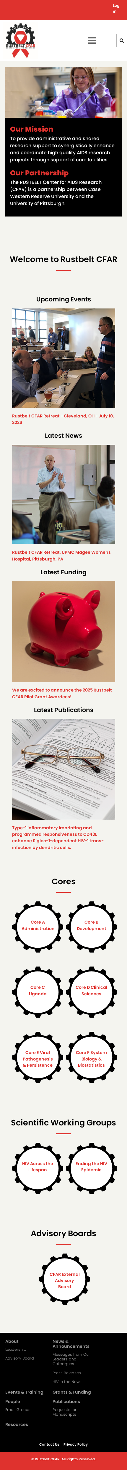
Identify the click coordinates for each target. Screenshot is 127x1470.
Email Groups (17, 1409)
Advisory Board (19, 1358)
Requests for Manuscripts (64, 1412)
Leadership (15, 1349)
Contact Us (49, 1444)
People (12, 1401)
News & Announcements (71, 1344)
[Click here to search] (122, 40)
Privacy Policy (76, 1444)
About (12, 1341)
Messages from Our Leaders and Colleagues (71, 1359)
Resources (16, 1424)
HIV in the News (67, 1382)
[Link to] (63, 360)
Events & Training (24, 1392)
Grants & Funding (72, 1392)
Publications (66, 1401)
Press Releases (67, 1373)
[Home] (20, 40)
